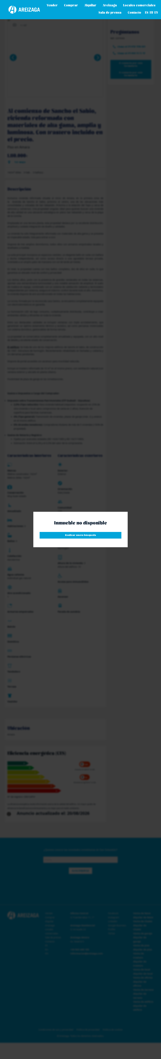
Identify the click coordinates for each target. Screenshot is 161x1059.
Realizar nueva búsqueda (80, 535)
